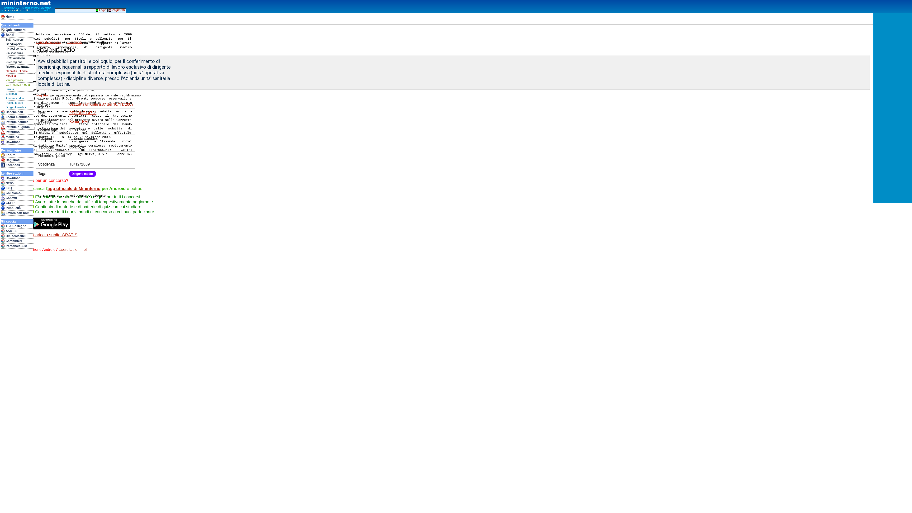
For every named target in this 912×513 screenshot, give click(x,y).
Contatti (11, 198)
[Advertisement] (120, 24)
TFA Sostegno (15, 226)
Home (9, 17)
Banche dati (14, 112)
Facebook (12, 165)
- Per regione (14, 62)
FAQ (8, 188)
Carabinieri (13, 241)
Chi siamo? (14, 193)
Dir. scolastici (15, 236)
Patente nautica (16, 122)
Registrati (12, 160)
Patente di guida (17, 127)
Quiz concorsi (15, 30)
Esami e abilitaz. (17, 117)
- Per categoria (15, 57)
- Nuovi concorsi (16, 48)
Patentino (12, 132)
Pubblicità (13, 208)
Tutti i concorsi (15, 39)
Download (12, 142)
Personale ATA (16, 246)
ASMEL (11, 231)
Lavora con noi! (17, 213)
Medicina (12, 137)
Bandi (9, 35)
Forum (10, 155)
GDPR (9, 203)
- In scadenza (14, 53)
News (9, 183)
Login (102, 10)
